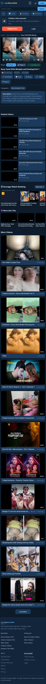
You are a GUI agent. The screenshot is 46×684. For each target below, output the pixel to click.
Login (42, 3)
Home (3, 35)
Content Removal (7, 663)
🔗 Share (28, 77)
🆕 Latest (12, 13)
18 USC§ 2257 (5, 657)
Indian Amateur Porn (8, 640)
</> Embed (39, 77)
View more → (40, 187)
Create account (29, 660)
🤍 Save (18, 77)
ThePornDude (29, 657)
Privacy (3, 672)
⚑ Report (5, 82)
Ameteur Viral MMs (7, 648)
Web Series (5, 643)
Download (8, 77)
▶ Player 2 (21, 65)
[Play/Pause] (3, 59)
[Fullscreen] (34, 59)
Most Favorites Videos (32, 637)
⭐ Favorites (37, 13)
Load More (23, 612)
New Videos (28, 643)
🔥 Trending (24, 13)
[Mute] (7, 59)
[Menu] (30, 3)
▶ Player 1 (11, 65)
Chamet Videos (6, 646)
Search (41, 9)
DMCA (3, 666)
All (3, 13)
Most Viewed (28, 640)
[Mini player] (38, 59)
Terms (3, 669)
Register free (12, 29)
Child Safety (5, 660)
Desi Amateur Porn (13, 35)
